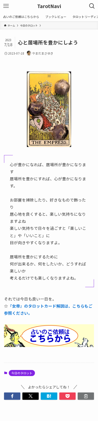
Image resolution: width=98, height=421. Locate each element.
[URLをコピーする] (86, 396)
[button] (12, 396)
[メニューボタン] (6, 6)
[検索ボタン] (92, 6)
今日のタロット (21, 373)
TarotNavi (49, 6)
